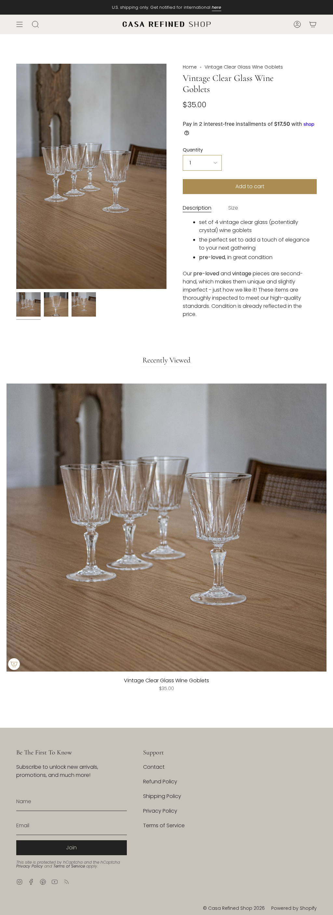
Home (190, 67)
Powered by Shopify (294, 908)
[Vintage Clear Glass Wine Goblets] (28, 304)
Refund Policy (160, 781)
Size (233, 208)
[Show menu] (19, 24)
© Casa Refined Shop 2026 (234, 908)
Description (197, 208)
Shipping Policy (162, 796)
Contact (154, 767)
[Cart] (313, 24)
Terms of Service (69, 866)
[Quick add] (14, 664)
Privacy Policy (29, 866)
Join (71, 847)
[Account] (297, 24)
